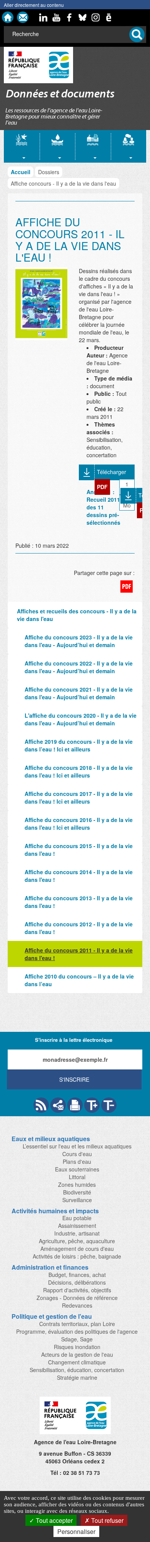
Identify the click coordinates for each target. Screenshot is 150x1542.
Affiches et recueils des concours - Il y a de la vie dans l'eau (77, 615)
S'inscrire (74, 1079)
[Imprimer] (75, 1105)
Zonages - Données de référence (77, 1297)
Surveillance (77, 1200)
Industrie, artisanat (77, 1233)
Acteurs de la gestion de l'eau (77, 1354)
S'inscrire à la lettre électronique (73, 1039)
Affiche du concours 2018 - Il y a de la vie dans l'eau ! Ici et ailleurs (79, 771)
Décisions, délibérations (77, 1282)
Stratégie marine (77, 1377)
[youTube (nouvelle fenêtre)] (56, 17)
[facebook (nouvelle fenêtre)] (69, 17)
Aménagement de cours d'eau (77, 1248)
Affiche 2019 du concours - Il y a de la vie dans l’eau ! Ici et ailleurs (79, 745)
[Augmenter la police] (92, 1105)
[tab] (22, 146)
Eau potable (77, 1218)
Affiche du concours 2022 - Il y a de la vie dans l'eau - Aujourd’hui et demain (79, 667)
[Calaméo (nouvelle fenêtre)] (109, 17)
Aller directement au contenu (34, 5)
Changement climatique (77, 1362)
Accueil (20, 172)
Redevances (77, 1305)
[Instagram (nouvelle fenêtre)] (96, 17)
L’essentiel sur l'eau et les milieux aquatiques (77, 1146)
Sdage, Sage (77, 1339)
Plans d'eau (77, 1161)
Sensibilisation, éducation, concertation (77, 1370)
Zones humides (77, 1184)
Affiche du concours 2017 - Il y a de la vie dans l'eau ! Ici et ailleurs (79, 797)
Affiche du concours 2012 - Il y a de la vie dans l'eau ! (79, 928)
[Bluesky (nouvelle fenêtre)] (82, 17)
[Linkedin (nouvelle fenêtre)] (43, 17)
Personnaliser (76, 1531)
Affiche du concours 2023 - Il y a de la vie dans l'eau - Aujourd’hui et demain (79, 641)
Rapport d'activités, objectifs (77, 1290)
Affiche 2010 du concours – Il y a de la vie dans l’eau (79, 980)
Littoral (77, 1177)
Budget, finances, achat (77, 1274)
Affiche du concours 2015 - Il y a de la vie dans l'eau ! (79, 849)
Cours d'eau (77, 1154)
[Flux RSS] (41, 1105)
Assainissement (77, 1225)
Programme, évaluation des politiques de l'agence (77, 1331)
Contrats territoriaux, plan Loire (77, 1324)
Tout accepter (53, 1520)
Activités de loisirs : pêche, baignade (77, 1256)
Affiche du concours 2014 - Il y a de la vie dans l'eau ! (79, 875)
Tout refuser (106, 1520)
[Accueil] (7, 17)
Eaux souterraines (77, 1169)
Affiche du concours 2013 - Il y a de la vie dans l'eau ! (79, 901)
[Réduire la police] (109, 1105)
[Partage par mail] (58, 1105)
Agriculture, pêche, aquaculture (77, 1241)
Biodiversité (77, 1192)
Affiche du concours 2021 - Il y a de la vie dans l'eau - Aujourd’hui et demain (79, 693)
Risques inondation (77, 1347)
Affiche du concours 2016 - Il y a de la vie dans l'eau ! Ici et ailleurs (79, 823)
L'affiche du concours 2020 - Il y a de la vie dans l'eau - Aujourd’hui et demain (81, 719)
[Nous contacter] (22, 17)
